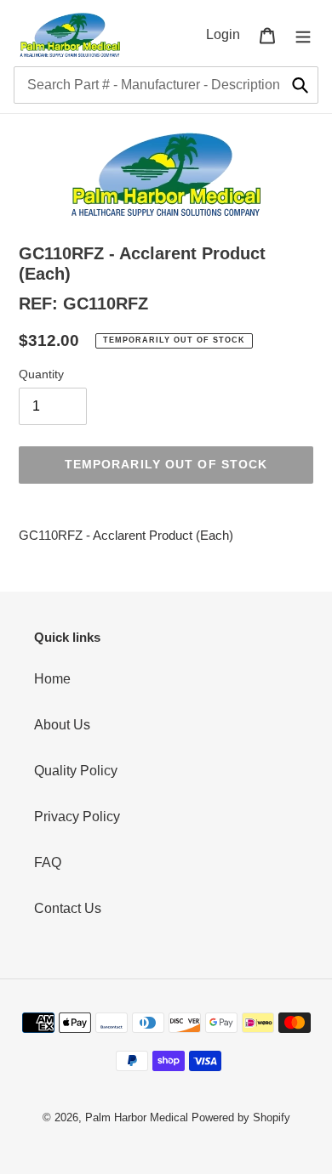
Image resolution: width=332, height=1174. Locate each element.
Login (227, 34)
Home (52, 679)
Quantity (41, 374)
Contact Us (67, 908)
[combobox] (166, 85)
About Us (62, 724)
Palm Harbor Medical (136, 1117)
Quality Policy (75, 770)
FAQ (47, 862)
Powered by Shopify (241, 1117)
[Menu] (303, 35)
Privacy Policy (77, 816)
